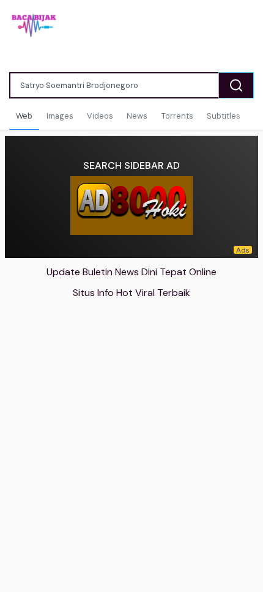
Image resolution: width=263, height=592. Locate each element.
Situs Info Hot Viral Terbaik (131, 292)
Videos (100, 116)
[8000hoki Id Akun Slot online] (131, 205)
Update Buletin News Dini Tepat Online (131, 271)
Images (59, 116)
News (137, 116)
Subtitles (223, 116)
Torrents (177, 116)
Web (24, 116)
